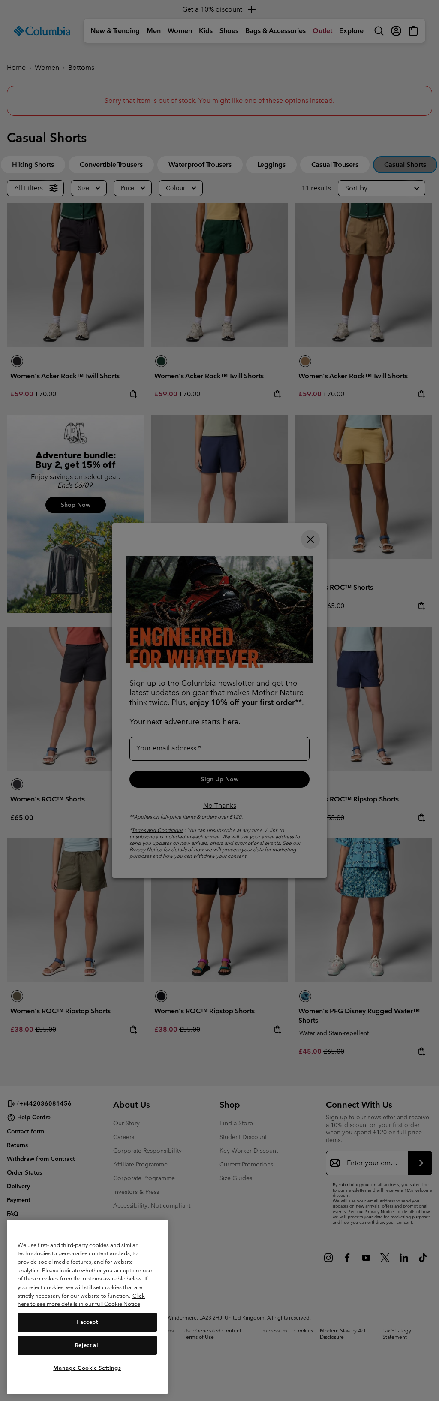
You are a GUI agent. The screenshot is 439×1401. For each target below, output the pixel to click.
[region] (87, 1307)
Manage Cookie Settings (87, 1367)
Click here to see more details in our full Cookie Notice (81, 1300)
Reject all (87, 1345)
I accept (87, 1322)
